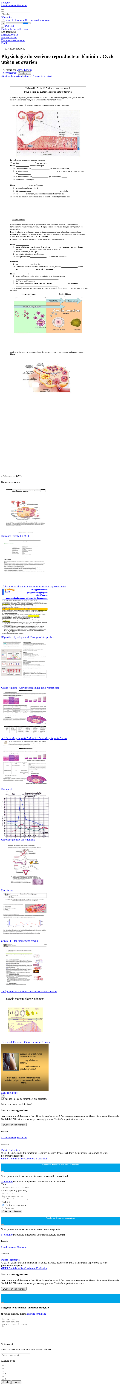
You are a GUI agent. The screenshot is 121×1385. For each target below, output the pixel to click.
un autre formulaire (37, 1313)
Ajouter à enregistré (42, 76)
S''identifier (6, 17)
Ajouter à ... (24, 73)
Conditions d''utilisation (35, 1158)
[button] (7, 476)
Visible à (5, 1202)
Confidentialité (16, 1158)
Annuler (6, 1382)
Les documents (9, 5)
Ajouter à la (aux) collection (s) (17, 76)
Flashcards (22, 5)
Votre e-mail (7, 1344)
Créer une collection (12, 1211)
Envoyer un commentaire (14, 1125)
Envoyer (16, 1382)
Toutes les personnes (15, 1205)
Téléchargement (9, 73)
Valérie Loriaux (24, 70)
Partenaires (14, 1150)
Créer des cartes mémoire (37, 20)
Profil (4, 43)
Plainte (4, 1150)
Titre (3, 1184)
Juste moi (9, 1208)
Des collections (20, 29)
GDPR (5, 1158)
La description (14, 1190)
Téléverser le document (13, 20)
